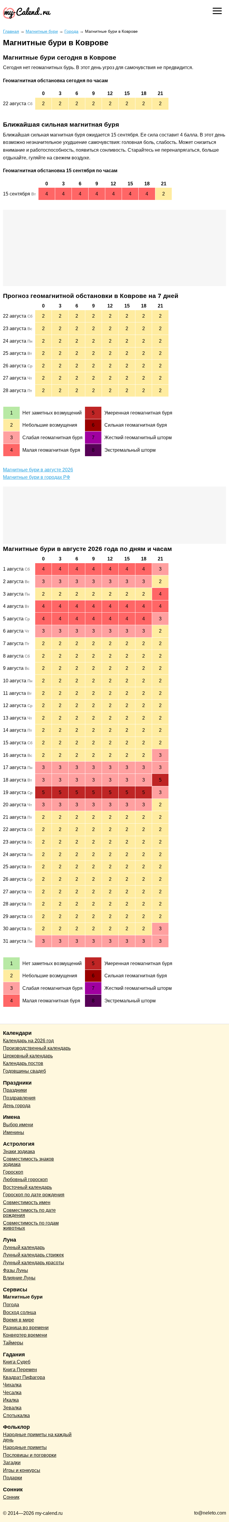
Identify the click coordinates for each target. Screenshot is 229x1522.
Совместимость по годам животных (31, 1225)
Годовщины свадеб (24, 1071)
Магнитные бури (23, 1296)
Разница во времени (26, 1327)
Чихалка (12, 1384)
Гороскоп (13, 1172)
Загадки (12, 1462)
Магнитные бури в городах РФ (36, 477)
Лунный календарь (24, 1247)
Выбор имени (18, 1124)
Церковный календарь (28, 1055)
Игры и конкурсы (21, 1470)
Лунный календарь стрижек (33, 1254)
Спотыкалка (16, 1415)
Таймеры (13, 1342)
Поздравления (19, 1097)
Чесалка (12, 1392)
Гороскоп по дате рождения (33, 1194)
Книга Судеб (16, 1361)
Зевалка (12, 1407)
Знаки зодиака (19, 1151)
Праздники (15, 1090)
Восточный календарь (27, 1187)
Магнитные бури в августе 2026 (38, 469)
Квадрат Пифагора (24, 1377)
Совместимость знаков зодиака (28, 1161)
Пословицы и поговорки (29, 1455)
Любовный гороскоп (25, 1179)
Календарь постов (23, 1063)
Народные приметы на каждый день (37, 1437)
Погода (11, 1304)
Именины (13, 1132)
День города (16, 1105)
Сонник (11, 1497)
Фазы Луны (15, 1270)
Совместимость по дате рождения (29, 1213)
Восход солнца (19, 1312)
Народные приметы (25, 1447)
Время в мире (18, 1319)
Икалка (11, 1400)
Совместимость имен (26, 1202)
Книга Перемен (20, 1369)
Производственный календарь (37, 1048)
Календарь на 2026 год (28, 1040)
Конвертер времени (25, 1335)
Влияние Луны (19, 1277)
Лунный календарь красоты (33, 1262)
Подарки (12, 1477)
